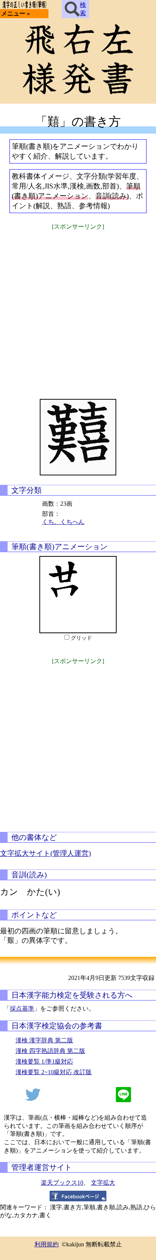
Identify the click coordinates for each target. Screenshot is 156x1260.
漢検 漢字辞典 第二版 (44, 1040)
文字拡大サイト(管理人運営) (45, 853)
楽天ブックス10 (62, 1182)
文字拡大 (103, 1182)
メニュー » (15, 13)
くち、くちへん (63, 522)
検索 (83, 9)
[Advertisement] (78, 310)
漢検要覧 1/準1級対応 (44, 1061)
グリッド (81, 638)
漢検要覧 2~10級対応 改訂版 (54, 1072)
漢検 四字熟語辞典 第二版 (50, 1051)
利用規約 (46, 1244)
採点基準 (22, 1008)
